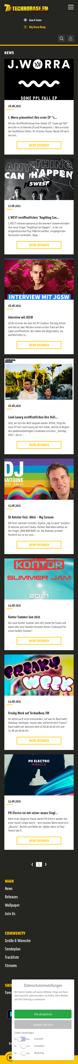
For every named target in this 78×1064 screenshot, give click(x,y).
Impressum (31, 1005)
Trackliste (12, 957)
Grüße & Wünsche (18, 940)
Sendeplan (12, 948)
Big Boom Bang (37, 27)
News (8, 888)
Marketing (39, 1052)
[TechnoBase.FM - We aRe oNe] (26, 13)
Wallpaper (12, 904)
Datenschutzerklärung (49, 1005)
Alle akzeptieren (43, 1014)
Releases (11, 896)
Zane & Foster (35, 20)
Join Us (10, 913)
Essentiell (38, 1038)
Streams (11, 965)
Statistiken (39, 1045)
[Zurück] (32, 864)
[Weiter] (45, 864)
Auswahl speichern (43, 1024)
